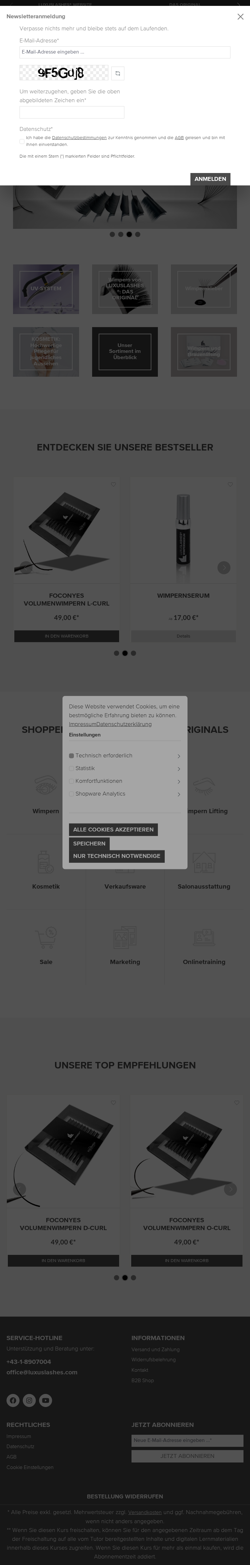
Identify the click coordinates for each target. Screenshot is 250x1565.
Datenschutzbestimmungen (79, 137)
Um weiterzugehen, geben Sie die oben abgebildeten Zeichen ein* (70, 96)
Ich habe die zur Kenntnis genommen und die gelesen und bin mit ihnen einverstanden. (125, 141)
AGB (179, 137)
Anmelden (210, 179)
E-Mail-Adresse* (39, 41)
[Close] (240, 16)
